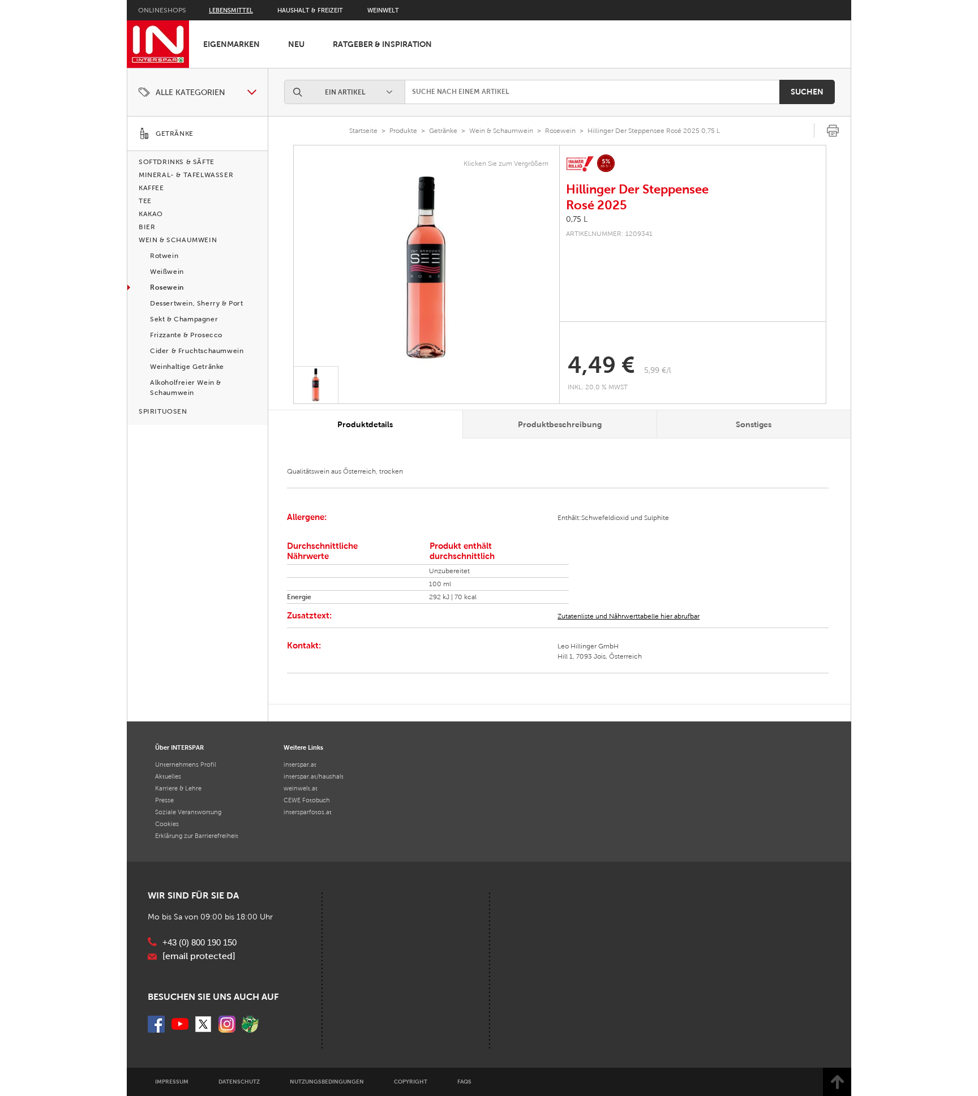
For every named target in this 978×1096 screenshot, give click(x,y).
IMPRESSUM (171, 1081)
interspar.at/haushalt (314, 776)
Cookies (167, 823)
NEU (296, 44)
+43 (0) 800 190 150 (199, 942)
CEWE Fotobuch (307, 800)
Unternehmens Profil (185, 764)
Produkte (403, 131)
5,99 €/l (657, 370)
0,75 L (576, 219)
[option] (426, 269)
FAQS (464, 1081)
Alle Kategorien (190, 92)
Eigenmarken (231, 44)
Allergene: (307, 517)
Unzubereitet (449, 571)
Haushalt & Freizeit (310, 10)
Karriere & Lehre (178, 788)
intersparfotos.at (308, 812)
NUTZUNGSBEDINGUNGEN (327, 1081)
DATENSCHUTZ (239, 1081)
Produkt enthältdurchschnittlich (462, 551)
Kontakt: (304, 645)
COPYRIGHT (410, 1081)
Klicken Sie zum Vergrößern (506, 163)
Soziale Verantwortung (188, 812)
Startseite (363, 131)
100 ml (440, 584)
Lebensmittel (231, 10)
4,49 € (601, 365)
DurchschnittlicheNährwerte (322, 551)
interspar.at (300, 764)
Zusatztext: (309, 615)
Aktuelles (168, 776)
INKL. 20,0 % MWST (598, 387)
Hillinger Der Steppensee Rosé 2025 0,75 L (653, 131)
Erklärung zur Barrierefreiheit (196, 835)
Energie (299, 597)
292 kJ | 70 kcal (453, 597)
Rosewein (560, 131)
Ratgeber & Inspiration (382, 44)
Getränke (443, 131)
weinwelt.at (301, 788)
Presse (164, 800)
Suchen (807, 91)
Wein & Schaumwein (501, 131)
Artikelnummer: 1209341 (609, 234)
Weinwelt (383, 10)
